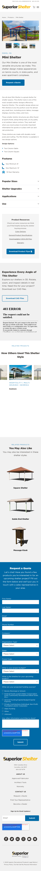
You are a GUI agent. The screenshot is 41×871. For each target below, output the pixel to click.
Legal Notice (33, 862)
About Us (20, 774)
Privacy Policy (8, 864)
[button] (20, 181)
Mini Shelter (19, 17)
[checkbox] (20, 702)
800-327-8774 (35, 1)
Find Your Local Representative (21, 1)
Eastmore (13, 389)
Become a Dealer (20, 804)
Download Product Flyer (20, 251)
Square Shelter (20, 488)
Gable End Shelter (20, 519)
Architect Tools (20, 782)
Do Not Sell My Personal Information (25, 864)
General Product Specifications (20, 235)
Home (4, 17)
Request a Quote (20, 796)
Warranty (20, 243)
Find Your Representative (20, 800)
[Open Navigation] (38, 7)
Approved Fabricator (20, 778)
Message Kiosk (20, 550)
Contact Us (20, 792)
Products (11, 17)
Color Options (20, 231)
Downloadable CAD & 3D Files (20, 239)
